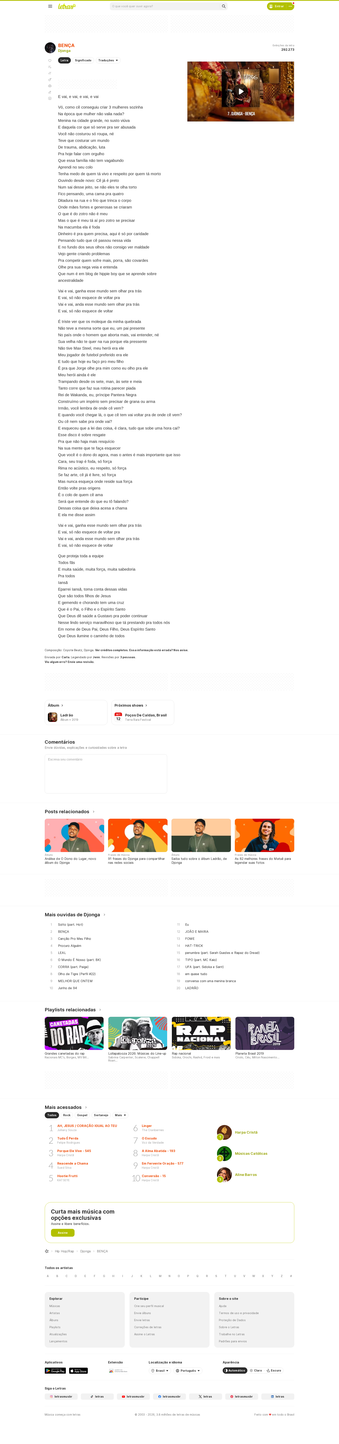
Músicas (54, 1306)
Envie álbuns (142, 1313)
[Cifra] (50, 79)
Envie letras (142, 1320)
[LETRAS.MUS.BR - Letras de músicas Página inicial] (67, 6)
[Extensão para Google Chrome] (118, 1370)
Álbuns (53, 1320)
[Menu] (50, 6)
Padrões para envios (233, 1341)
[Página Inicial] (47, 1251)
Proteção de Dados (232, 1320)
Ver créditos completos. (111, 650)
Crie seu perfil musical (149, 1306)
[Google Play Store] (55, 1370)
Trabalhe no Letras (232, 1334)
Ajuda (222, 1306)
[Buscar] (224, 6)
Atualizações (58, 1334)
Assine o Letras (144, 1334)
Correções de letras (147, 1327)
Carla (65, 657)
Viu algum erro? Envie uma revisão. (70, 662)
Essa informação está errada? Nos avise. (159, 650)
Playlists (54, 1327)
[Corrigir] (50, 92)
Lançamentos (58, 1341)
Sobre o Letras (229, 1327)
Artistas (54, 1313)
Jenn (96, 657)
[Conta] (290, 6)
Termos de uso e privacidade (239, 1313)
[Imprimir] (50, 86)
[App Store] (78, 1370)
